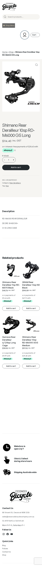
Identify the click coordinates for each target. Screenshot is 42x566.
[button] (10, 25)
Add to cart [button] (11, 308)
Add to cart (16, 167)
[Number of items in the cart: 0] (35, 35)
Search (37, 17)
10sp (7, 186)
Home (4, 52)
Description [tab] (8, 211)
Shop (11, 52)
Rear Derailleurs (15, 183)
